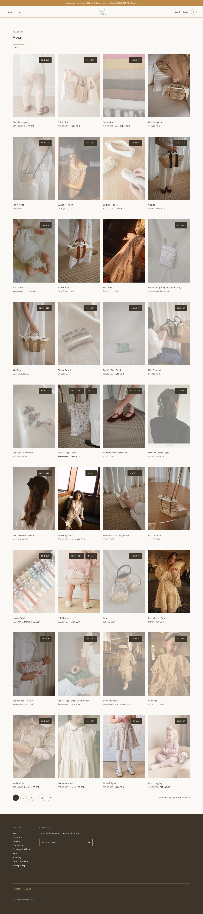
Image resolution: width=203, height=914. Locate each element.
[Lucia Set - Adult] (79, 168)
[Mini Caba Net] (169, 333)
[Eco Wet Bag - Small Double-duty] (79, 664)
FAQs (15, 853)
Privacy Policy (19, 865)
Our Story (17, 837)
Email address (48, 838)
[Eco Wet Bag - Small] (124, 333)
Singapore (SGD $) (22, 888)
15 (42, 797)
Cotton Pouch (109, 122)
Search (16, 833)
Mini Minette (18, 204)
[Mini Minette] (34, 168)
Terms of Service (20, 861)
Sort (17, 47)
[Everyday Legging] (34, 85)
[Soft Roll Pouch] (124, 168)
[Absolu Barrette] (79, 333)
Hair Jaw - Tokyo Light (158, 452)
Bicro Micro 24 (154, 535)
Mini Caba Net (154, 370)
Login (185, 12)
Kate (105, 617)
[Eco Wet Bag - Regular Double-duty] (169, 251)
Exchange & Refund (22, 849)
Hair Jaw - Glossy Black (23, 535)
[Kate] (124, 581)
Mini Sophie (63, 287)
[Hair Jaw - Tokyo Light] (169, 416)
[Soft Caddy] (79, 85)
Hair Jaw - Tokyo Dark (23, 452)
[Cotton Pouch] (124, 85)
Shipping (17, 857)
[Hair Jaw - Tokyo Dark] (34, 416)
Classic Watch (19, 617)
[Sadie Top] (169, 664)
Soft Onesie (18, 287)
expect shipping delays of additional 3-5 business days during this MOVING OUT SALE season (101, 3)
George (151, 204)
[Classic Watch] (34, 581)
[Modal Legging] (169, 746)
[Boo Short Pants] (124, 664)
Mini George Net (155, 122)
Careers (16, 841)
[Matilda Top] (34, 746)
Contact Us (18, 845)
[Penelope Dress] (79, 746)
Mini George (18, 370)
